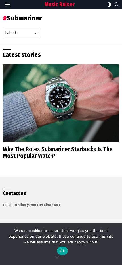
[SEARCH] (117, 4)
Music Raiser (60, 4)
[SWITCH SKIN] (109, 4)
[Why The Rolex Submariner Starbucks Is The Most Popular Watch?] (61, 103)
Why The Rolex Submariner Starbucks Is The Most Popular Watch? (58, 153)
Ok (62, 251)
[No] (56, 257)
